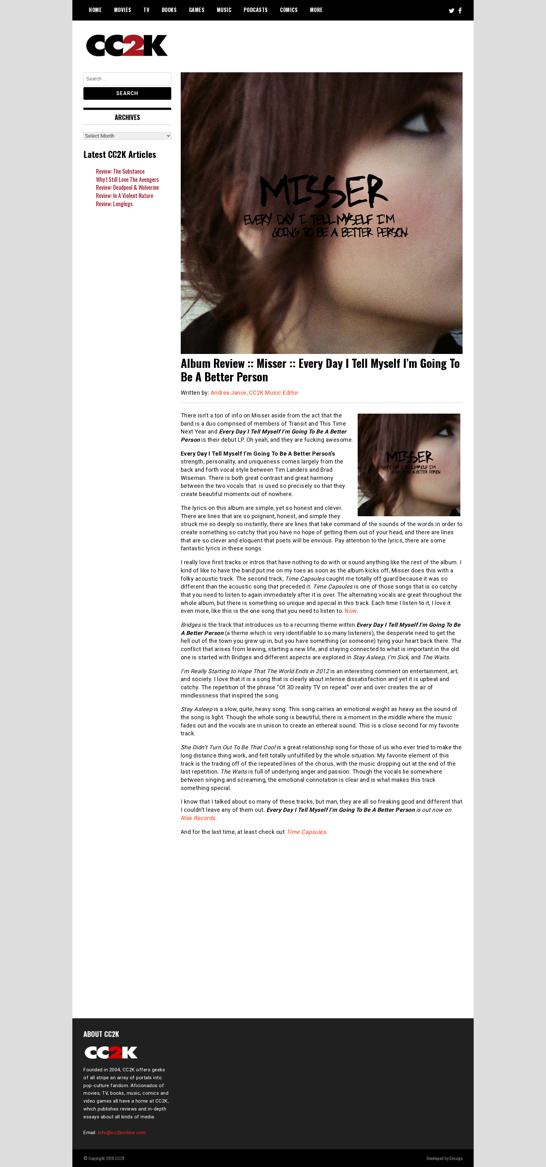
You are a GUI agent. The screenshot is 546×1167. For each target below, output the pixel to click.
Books (169, 10)
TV (146, 10)
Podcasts (256, 10)
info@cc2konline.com (122, 1132)
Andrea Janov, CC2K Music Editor (255, 392)
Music (224, 10)
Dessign (456, 1158)
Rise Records (198, 818)
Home (95, 10)
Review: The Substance (120, 171)
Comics (289, 10)
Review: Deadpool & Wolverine (127, 187)
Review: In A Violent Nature (124, 195)
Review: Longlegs (114, 204)
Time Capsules (306, 832)
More (316, 10)
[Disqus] (322, 923)
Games (197, 10)
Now (351, 610)
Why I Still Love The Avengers (127, 179)
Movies (122, 10)
